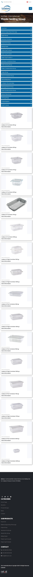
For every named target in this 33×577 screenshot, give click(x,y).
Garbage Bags (5, 98)
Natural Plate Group (6, 94)
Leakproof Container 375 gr (9, 169)
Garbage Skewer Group (8, 87)
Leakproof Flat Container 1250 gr (10, 304)
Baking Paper (5, 46)
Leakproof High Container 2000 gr (11, 461)
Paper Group (5, 35)
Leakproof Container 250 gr (9, 147)
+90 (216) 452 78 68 (7, 2)
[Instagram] (8, 497)
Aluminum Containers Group (9, 61)
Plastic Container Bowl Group (9, 68)
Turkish (29, 2)
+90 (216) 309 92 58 (7, 553)
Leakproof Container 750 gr (9, 214)
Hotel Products (5, 105)
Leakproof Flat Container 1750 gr (10, 394)
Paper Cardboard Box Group (9, 90)
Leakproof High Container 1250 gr (10, 326)
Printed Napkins (5, 101)
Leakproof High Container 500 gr (10, 259)
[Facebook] (2, 497)
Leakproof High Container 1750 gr (10, 416)
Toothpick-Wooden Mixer (8, 83)
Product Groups (5, 508)
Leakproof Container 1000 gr (9, 237)
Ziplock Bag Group (6, 79)
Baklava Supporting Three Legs (9, 32)
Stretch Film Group (6, 43)
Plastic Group (5, 72)
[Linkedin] (10, 497)
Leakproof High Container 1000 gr (11, 282)
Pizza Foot (4, 28)
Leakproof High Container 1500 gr (11, 371)
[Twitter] (5, 497)
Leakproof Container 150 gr (9, 125)
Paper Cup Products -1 (7, 57)
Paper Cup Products (7, 54)
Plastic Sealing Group (7, 65)
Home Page (4, 16)
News (2, 511)
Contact (3, 513)
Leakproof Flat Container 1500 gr (10, 349)
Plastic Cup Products (7, 50)
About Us (3, 505)
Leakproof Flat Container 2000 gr (10, 438)
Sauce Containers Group (8, 76)
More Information (6, 127)
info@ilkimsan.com (7, 556)
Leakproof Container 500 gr (9, 192)
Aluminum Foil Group (7, 39)
